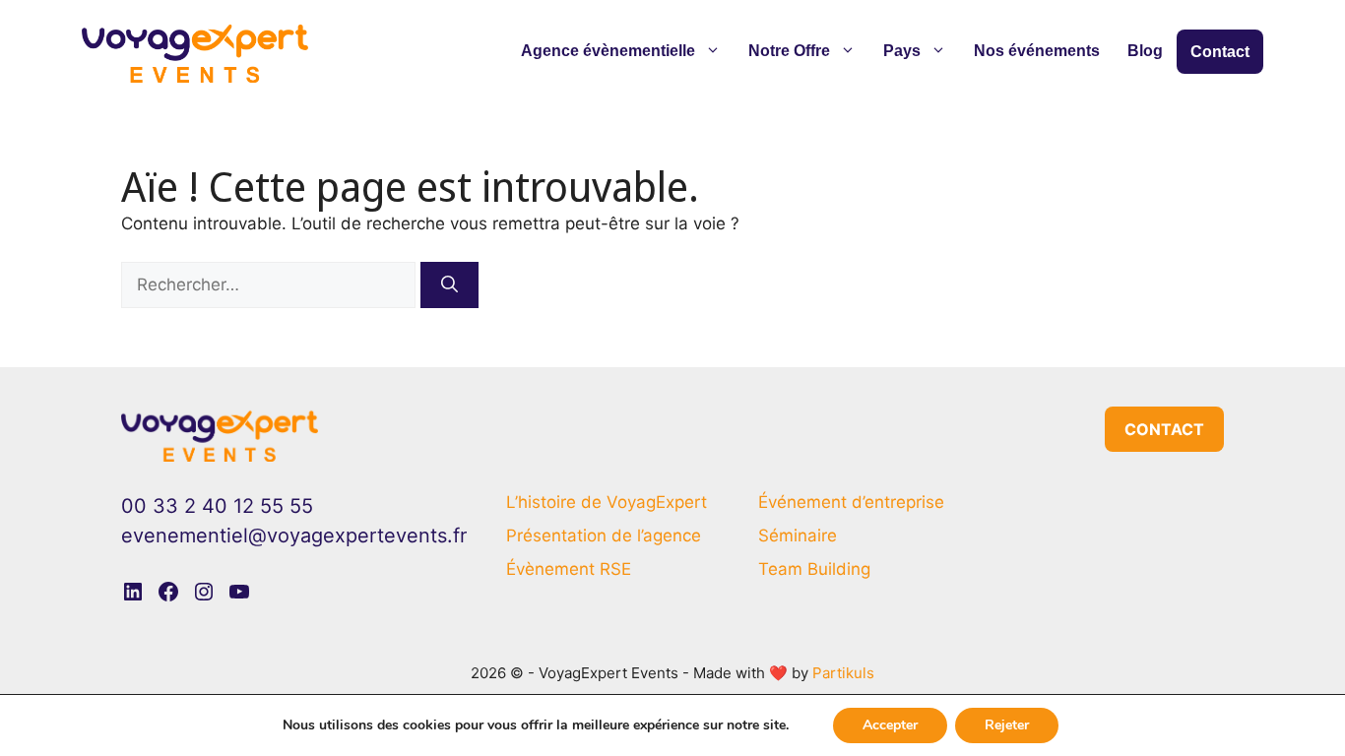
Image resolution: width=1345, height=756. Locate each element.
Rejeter (1007, 725)
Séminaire (797, 535)
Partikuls (843, 672)
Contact (1219, 51)
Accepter (890, 725)
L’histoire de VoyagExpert (606, 502)
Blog (1145, 50)
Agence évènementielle (608, 50)
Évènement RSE (568, 569)
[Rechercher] (449, 285)
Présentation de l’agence (603, 535)
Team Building (814, 569)
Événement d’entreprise (851, 502)
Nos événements (1037, 50)
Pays (902, 50)
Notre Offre (789, 50)
